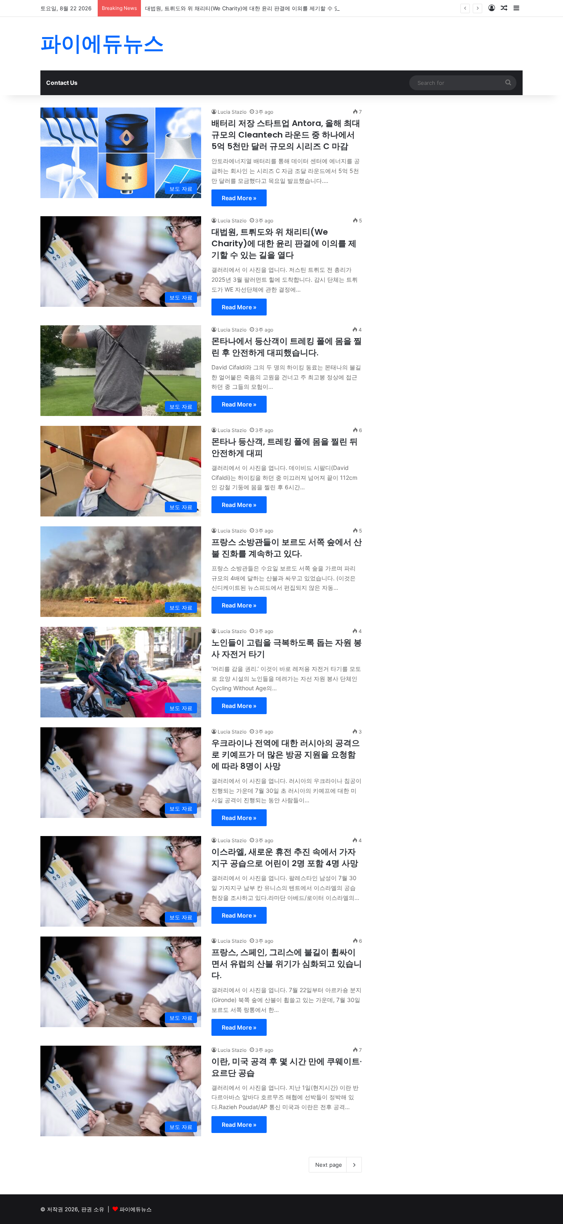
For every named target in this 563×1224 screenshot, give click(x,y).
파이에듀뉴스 (136, 1209)
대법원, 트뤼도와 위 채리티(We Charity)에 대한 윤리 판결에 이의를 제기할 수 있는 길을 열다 (257, 8)
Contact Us (61, 82)
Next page (328, 1164)
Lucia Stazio (232, 112)
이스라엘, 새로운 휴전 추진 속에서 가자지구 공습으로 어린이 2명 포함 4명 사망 (284, 857)
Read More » (239, 197)
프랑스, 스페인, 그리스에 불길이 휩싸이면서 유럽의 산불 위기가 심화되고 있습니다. (286, 963)
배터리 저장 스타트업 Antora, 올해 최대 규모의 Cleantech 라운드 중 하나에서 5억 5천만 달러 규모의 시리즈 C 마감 (285, 134)
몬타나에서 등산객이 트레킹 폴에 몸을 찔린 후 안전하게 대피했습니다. (286, 346)
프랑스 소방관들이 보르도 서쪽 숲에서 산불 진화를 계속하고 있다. (286, 547)
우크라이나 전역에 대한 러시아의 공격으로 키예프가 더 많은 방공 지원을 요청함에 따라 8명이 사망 (285, 754)
